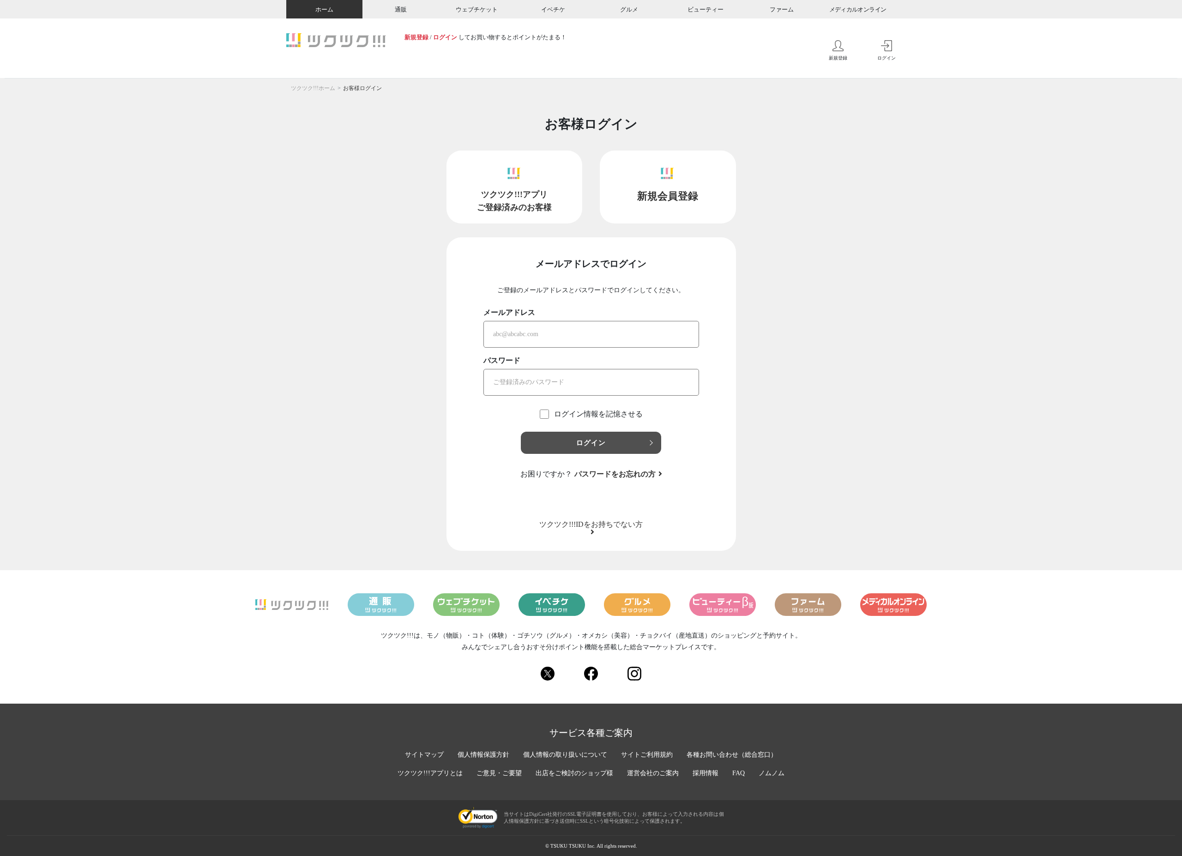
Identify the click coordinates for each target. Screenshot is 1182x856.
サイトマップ (424, 754)
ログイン (445, 37)
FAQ (738, 773)
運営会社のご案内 (653, 773)
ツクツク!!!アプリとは (430, 773)
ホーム (324, 9)
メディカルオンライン (857, 9)
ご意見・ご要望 (499, 773)
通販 (401, 9)
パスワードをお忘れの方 (615, 474)
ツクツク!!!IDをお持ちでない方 (591, 524)
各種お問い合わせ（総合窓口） (732, 754)
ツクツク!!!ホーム (313, 88)
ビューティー (705, 9)
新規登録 (416, 37)
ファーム (782, 9)
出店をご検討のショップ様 (574, 773)
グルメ (629, 9)
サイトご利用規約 (647, 754)
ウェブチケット (477, 9)
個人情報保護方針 (483, 754)
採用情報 (705, 773)
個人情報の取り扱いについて (565, 754)
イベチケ (553, 9)
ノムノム (771, 773)
